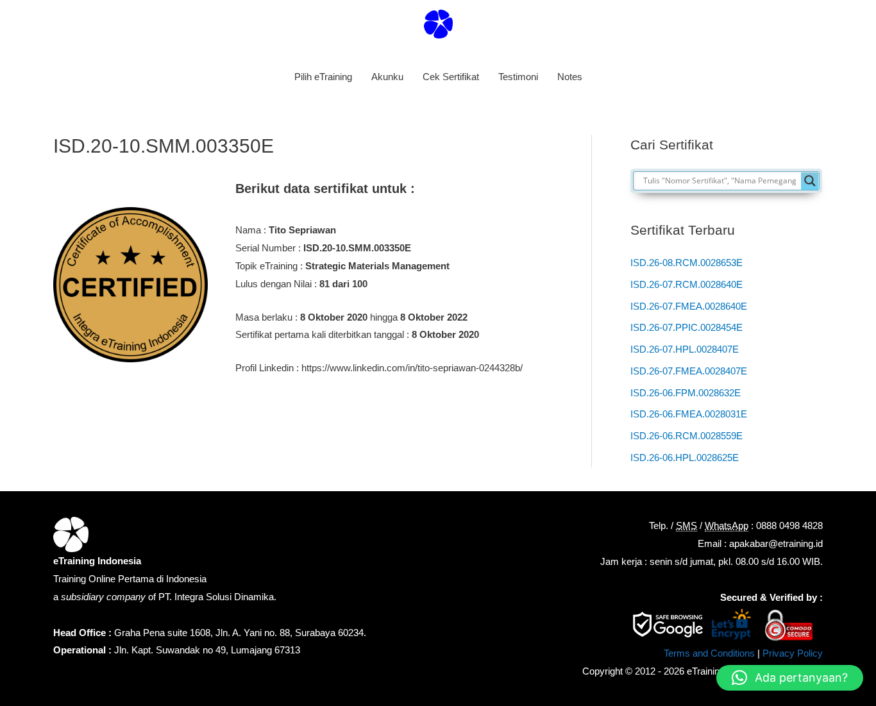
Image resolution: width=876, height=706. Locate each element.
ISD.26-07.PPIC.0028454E (686, 327)
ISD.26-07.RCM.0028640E (686, 284)
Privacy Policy (792, 653)
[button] (789, 678)
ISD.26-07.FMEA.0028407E (688, 371)
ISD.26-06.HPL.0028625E (684, 457)
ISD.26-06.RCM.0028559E (686, 435)
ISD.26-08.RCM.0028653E (686, 262)
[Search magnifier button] (810, 181)
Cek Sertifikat (451, 76)
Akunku (387, 76)
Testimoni (518, 76)
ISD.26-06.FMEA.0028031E (688, 413)
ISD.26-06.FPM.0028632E (685, 392)
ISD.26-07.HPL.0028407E (684, 349)
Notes (569, 76)
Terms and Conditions (709, 653)
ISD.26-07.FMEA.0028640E (688, 306)
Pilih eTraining (323, 76)
